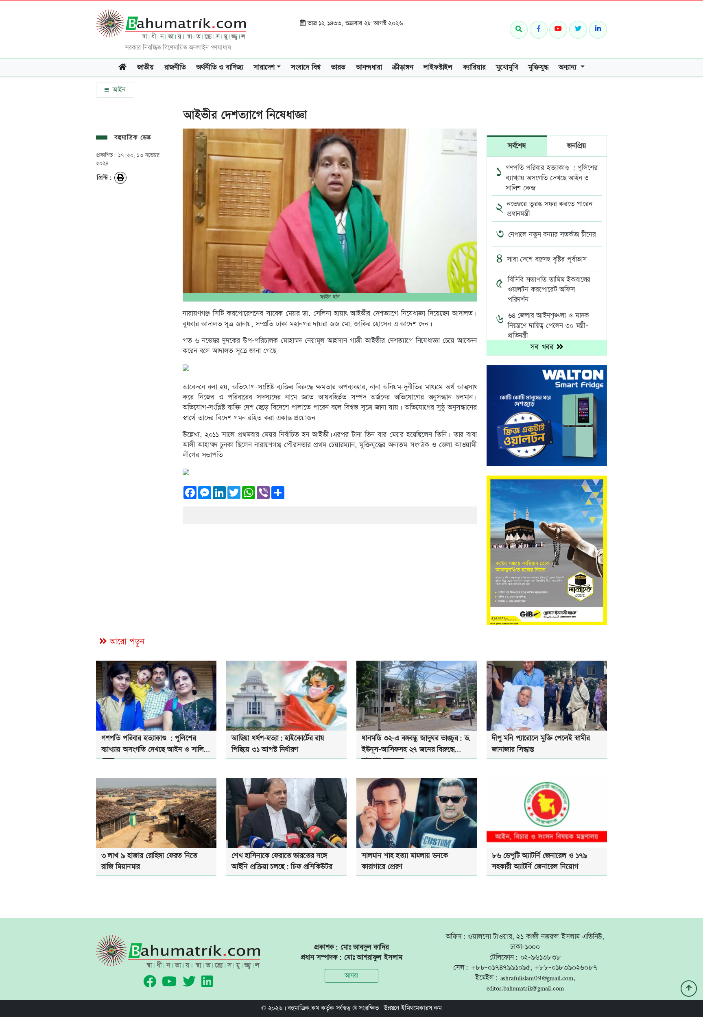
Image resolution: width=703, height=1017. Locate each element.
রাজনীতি (175, 67)
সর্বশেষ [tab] (517, 146)
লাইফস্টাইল (438, 67)
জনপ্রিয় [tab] (576, 146)
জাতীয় (145, 67)
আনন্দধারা (369, 67)
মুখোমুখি (506, 67)
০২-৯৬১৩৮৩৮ (540, 957)
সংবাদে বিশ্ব (306, 67)
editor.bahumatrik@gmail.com (525, 988)
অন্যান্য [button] (569, 67)
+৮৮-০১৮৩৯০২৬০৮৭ (566, 967)
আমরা (351, 975)
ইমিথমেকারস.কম (421, 1008)
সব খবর (543, 347)
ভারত (338, 67)
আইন (118, 90)
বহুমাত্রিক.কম (303, 1008)
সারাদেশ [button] (264, 67)
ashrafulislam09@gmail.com (536, 978)
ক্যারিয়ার (474, 67)
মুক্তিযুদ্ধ (538, 67)
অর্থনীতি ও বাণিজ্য (219, 67)
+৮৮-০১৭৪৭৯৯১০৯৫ (500, 967)
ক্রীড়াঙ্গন (402, 67)
